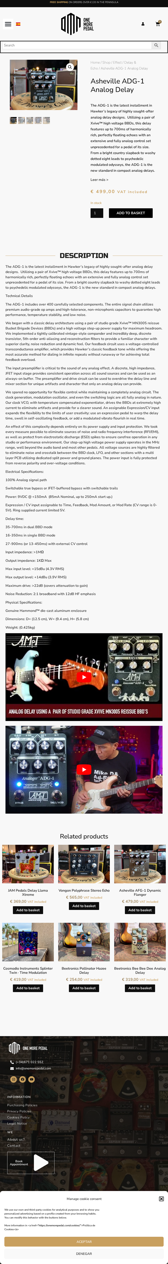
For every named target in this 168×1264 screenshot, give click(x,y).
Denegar (84, 1254)
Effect (117, 62)
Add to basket (131, 213)
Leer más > (99, 179)
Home (95, 62)
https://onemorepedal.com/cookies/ (59, 1225)
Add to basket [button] (28, 910)
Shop (106, 62)
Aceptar (84, 1242)
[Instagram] (13, 1079)
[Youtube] (31, 1079)
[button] (161, 1199)
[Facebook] (22, 1079)
